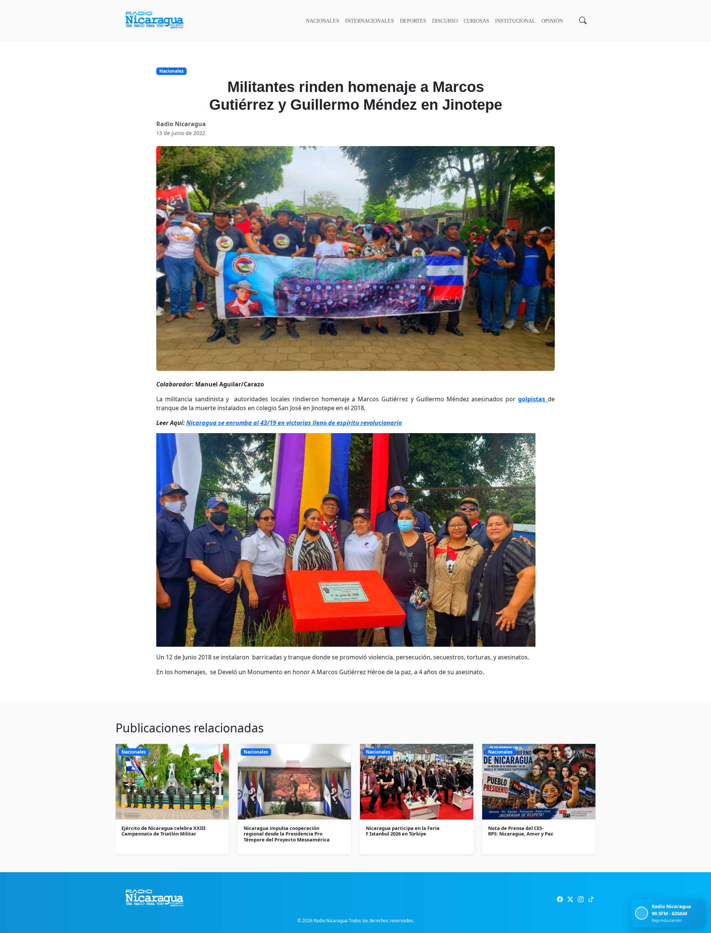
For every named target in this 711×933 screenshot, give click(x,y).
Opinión (552, 21)
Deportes (413, 21)
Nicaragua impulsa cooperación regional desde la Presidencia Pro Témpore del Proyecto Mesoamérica (287, 834)
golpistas (533, 399)
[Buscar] (582, 21)
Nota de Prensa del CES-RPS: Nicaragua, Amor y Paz (520, 831)
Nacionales (322, 21)
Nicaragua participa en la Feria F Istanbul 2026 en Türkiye (403, 831)
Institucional (515, 21)
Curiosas (476, 21)
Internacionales (369, 21)
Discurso (445, 21)
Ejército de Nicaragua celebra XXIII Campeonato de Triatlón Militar (163, 831)
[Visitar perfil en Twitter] (570, 899)
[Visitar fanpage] (559, 899)
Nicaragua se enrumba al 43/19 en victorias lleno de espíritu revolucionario (294, 423)
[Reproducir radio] (641, 913)
